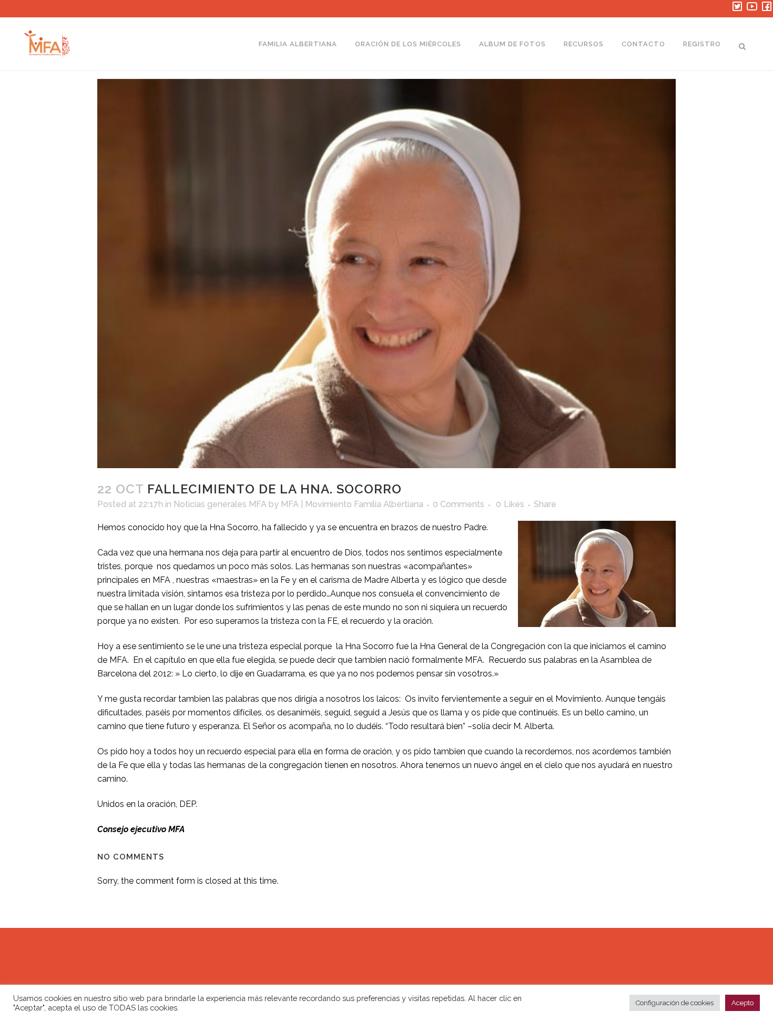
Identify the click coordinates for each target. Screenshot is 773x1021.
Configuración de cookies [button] (675, 1003)
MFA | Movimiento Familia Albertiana (352, 504)
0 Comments (458, 504)
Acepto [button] (742, 1003)
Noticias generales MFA (220, 504)
